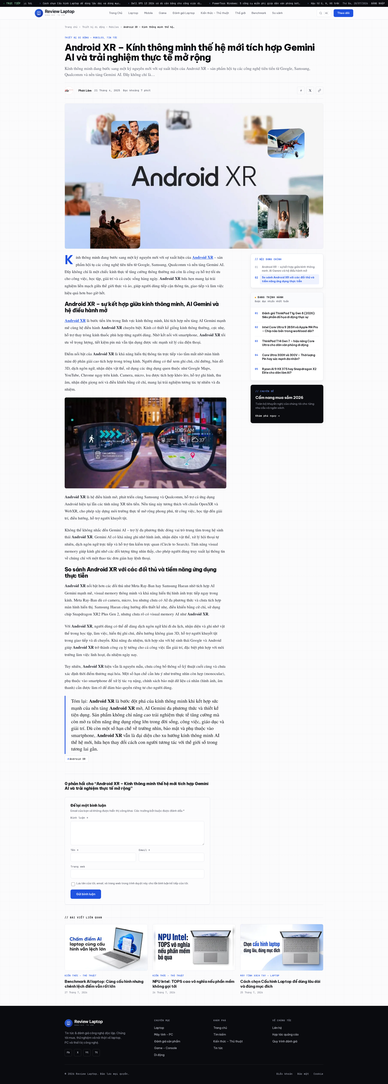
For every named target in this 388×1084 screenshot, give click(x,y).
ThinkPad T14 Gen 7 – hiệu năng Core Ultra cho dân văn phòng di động (288, 343)
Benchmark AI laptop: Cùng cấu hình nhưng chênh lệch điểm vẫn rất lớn (104, 984)
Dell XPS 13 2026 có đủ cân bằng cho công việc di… (132, 3)
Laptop (133, 13)
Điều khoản (284, 1074)
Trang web (78, 866)
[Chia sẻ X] (310, 90)
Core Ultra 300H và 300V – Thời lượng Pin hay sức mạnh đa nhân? (288, 357)
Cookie (318, 1074)
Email (144, 850)
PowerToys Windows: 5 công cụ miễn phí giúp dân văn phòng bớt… (222, 3)
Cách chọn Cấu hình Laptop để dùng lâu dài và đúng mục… (47, 3)
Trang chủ (71, 27)
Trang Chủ (115, 13)
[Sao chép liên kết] (319, 90)
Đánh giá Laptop (184, 13)
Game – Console (165, 1048)
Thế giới (240, 13)
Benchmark (259, 13)
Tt (96, 1052)
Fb (68, 1052)
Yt (86, 1052)
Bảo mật (303, 1074)
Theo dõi (343, 13)
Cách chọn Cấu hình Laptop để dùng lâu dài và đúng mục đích (280, 984)
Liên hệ (277, 1028)
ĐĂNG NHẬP (378, 3)
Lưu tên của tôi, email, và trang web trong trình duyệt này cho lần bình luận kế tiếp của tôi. (132, 883)
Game (163, 13)
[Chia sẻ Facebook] (301, 90)
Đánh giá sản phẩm (167, 1041)
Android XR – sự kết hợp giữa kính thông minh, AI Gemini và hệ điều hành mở (288, 268)
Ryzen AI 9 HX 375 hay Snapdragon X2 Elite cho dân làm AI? (289, 371)
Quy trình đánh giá (284, 1041)
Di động (159, 1055)
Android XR (78, 759)
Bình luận (79, 817)
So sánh (277, 13)
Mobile (148, 13)
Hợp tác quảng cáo (285, 1034)
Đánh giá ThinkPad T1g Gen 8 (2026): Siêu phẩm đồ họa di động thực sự (288, 315)
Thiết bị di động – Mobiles (100, 27)
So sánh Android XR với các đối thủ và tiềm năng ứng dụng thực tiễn (288, 279)
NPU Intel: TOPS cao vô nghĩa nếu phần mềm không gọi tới (193, 984)
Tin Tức (112, 37)
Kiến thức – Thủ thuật (215, 13)
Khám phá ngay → (267, 416)
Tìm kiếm (219, 1034)
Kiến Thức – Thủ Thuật (80, 975)
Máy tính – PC (163, 1034)
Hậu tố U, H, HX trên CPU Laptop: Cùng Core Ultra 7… (313, 3)
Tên (75, 850)
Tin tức (218, 1048)
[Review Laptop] (84, 1023)
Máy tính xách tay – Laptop (259, 975)
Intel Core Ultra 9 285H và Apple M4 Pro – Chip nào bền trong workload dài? (290, 329)
